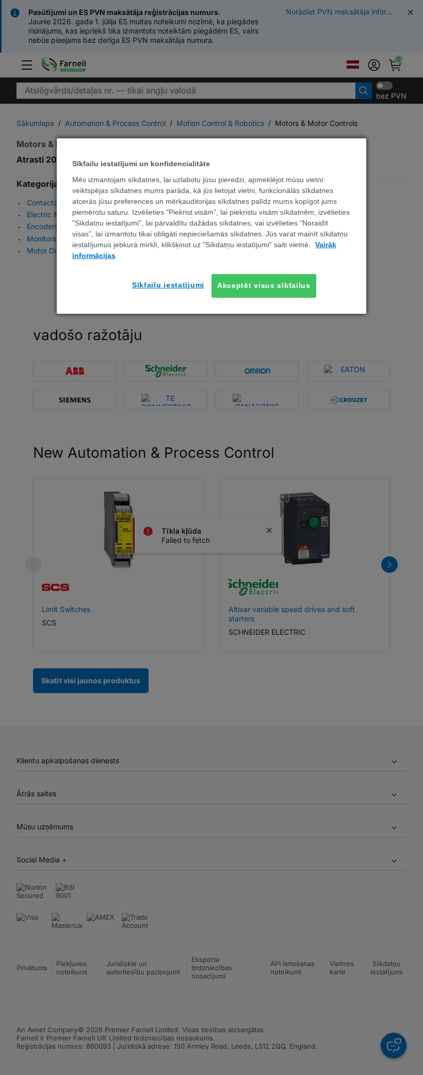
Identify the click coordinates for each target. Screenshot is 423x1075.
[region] (211, 225)
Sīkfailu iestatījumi (168, 285)
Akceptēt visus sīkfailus (264, 285)
